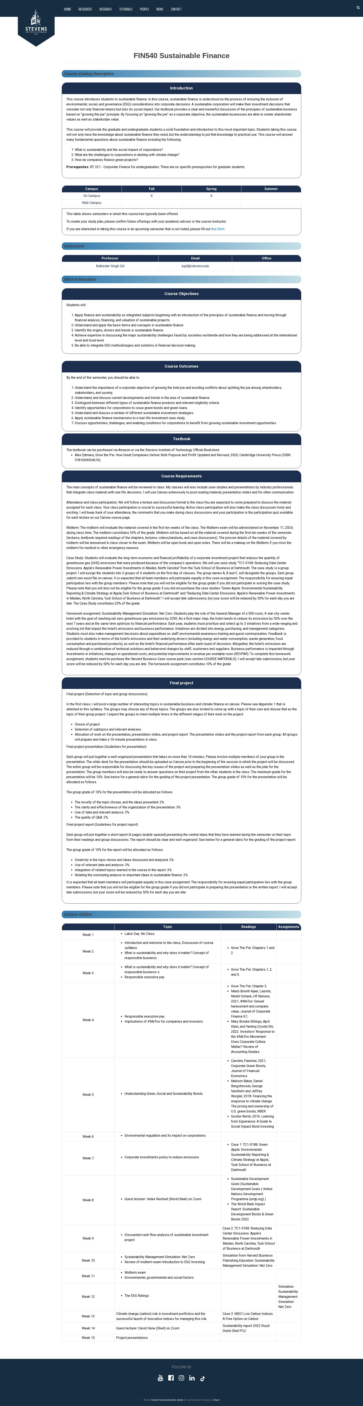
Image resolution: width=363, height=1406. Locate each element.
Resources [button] (85, 9)
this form (217, 229)
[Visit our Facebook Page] (171, 1378)
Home (67, 9)
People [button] (144, 9)
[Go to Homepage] (37, 46)
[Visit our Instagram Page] (181, 1378)
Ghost (216, 1400)
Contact (176, 9)
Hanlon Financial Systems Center (167, 1400)
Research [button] (106, 9)
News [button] (160, 9)
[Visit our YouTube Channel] (160, 1378)
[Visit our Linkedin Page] (192, 1378)
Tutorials (126, 9)
